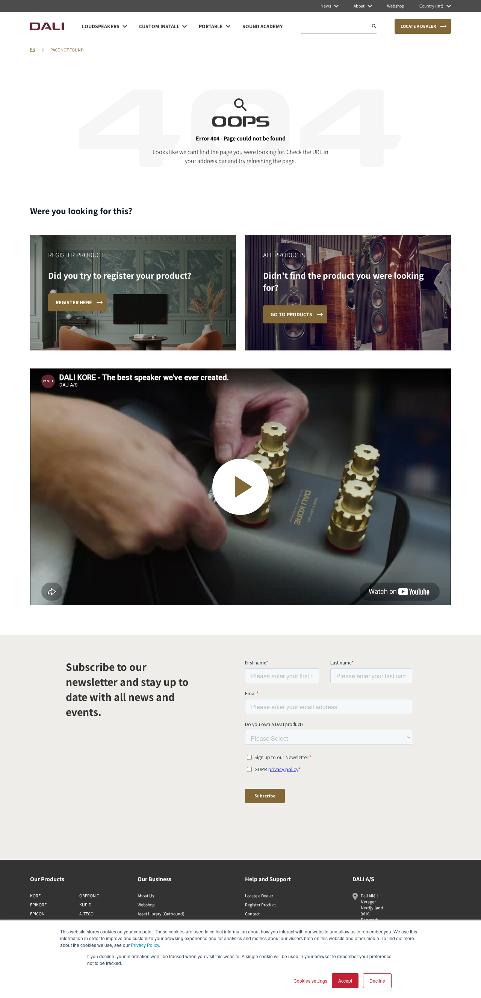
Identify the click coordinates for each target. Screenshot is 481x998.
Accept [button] (345, 980)
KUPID (85, 904)
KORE (35, 895)
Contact (252, 913)
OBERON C (89, 895)
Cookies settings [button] (310, 980)
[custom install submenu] (184, 26)
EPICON (37, 913)
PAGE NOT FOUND (66, 50)
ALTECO (86, 913)
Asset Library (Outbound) (161, 913)
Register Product (260, 904)
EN (32, 49)
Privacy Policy (145, 945)
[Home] (47, 26)
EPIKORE (38, 904)
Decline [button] (377, 980)
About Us (146, 895)
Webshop (146, 904)
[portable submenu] (228, 26)
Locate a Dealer (259, 895)
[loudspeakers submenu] (125, 26)
